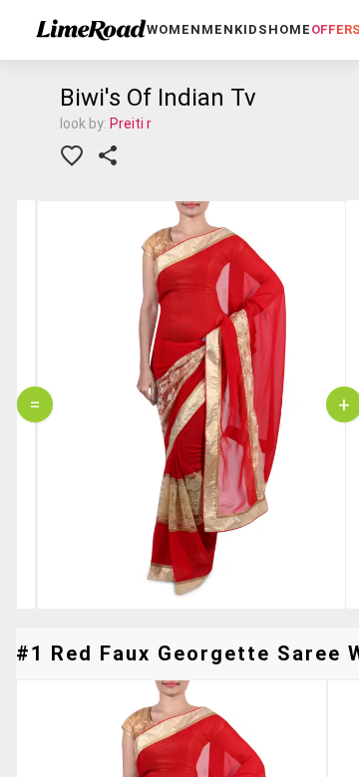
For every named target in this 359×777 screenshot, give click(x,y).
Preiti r (131, 123)
